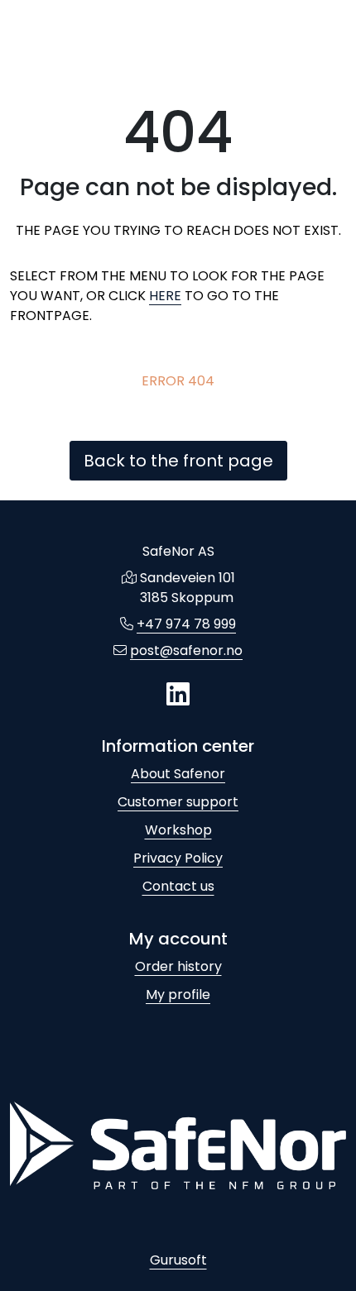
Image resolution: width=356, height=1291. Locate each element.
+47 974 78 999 (186, 624)
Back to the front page (178, 460)
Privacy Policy (178, 858)
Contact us (178, 886)
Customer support (178, 801)
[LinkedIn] (178, 695)
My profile (178, 994)
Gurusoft (178, 1259)
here (165, 295)
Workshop (178, 829)
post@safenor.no (186, 650)
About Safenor (178, 773)
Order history (178, 966)
